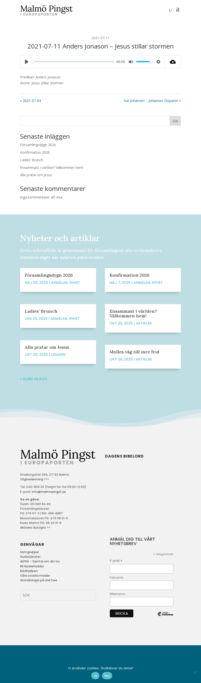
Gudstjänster (30, 557)
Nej (107, 676)
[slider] (73, 61)
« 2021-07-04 (30, 100)
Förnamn (117, 577)
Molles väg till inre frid (134, 352)
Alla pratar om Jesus (36, 175)
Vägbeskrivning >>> (34, 479)
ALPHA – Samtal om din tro (40, 561)
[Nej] (194, 672)
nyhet (74, 282)
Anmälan (59, 282)
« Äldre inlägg (33, 378)
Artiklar (144, 323)
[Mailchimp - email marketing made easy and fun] (165, 618)
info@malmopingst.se (49, 492)
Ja (95, 676)
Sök (175, 121)
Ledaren (58, 354)
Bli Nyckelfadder (32, 566)
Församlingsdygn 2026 (38, 144)
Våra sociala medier (35, 575)
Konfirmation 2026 (35, 152)
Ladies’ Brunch (31, 160)
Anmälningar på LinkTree (38, 580)
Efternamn (117, 594)
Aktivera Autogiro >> (35, 527)
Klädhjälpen (29, 571)
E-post (116, 560)
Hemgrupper (29, 552)
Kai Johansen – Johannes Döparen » (152, 100)
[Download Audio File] (173, 61)
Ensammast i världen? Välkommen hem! (51, 167)
